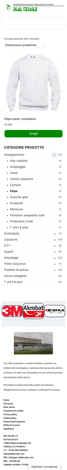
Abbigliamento (14, 154)
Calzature (10, 239)
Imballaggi (11, 257)
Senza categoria (15, 276)
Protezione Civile (21, 221)
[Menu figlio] (54, 155)
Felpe (14, 191)
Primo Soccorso (15, 263)
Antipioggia (17, 167)
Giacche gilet (19, 197)
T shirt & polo (19, 227)
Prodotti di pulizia (16, 270)
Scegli (33, 133)
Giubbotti (16, 203)
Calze (14, 173)
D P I (7, 245)
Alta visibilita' (19, 160)
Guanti (8, 251)
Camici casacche (21, 179)
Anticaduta (11, 233)
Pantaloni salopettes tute (27, 215)
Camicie (15, 185)
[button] (5, 311)
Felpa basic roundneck (20, 119)
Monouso (16, 209)
